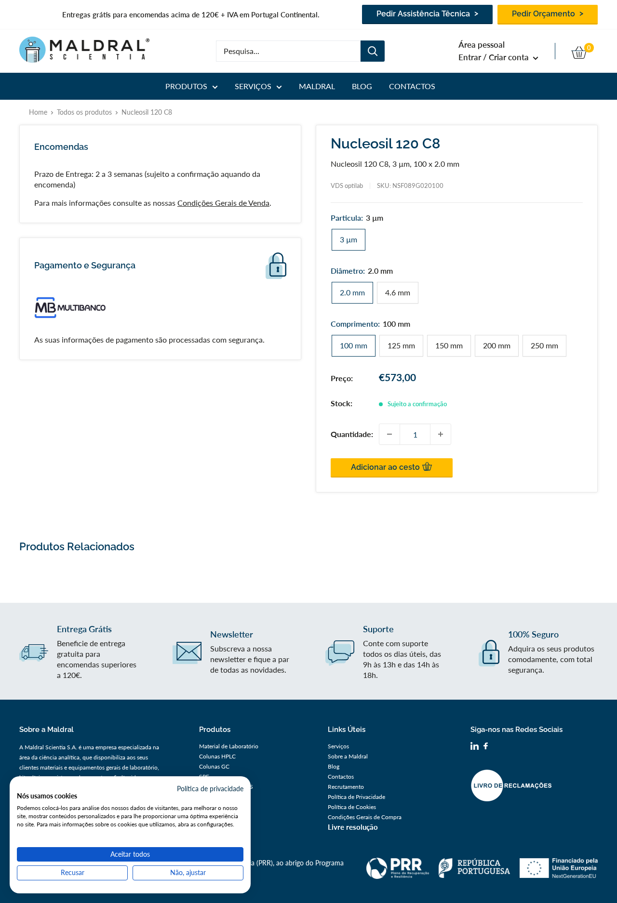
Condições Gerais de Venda (223, 202)
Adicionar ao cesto (386, 467)
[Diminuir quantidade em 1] (389, 434)
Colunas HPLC (217, 756)
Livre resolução (353, 827)
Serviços (253, 86)
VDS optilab (347, 185)
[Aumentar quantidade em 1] (440, 434)
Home (38, 112)
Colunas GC (214, 766)
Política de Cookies (352, 806)
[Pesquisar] (373, 51)
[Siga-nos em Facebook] (485, 747)
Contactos (412, 86)
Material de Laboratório (228, 746)
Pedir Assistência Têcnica (424, 13)
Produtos (186, 86)
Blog (362, 86)
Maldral (317, 86)
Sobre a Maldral (348, 756)
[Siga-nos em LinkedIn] (474, 747)
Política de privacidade (210, 788)
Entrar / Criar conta (494, 57)
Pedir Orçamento (544, 13)
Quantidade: (352, 433)
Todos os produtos (84, 112)
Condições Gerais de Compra (365, 817)
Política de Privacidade (356, 796)
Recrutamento (346, 786)
